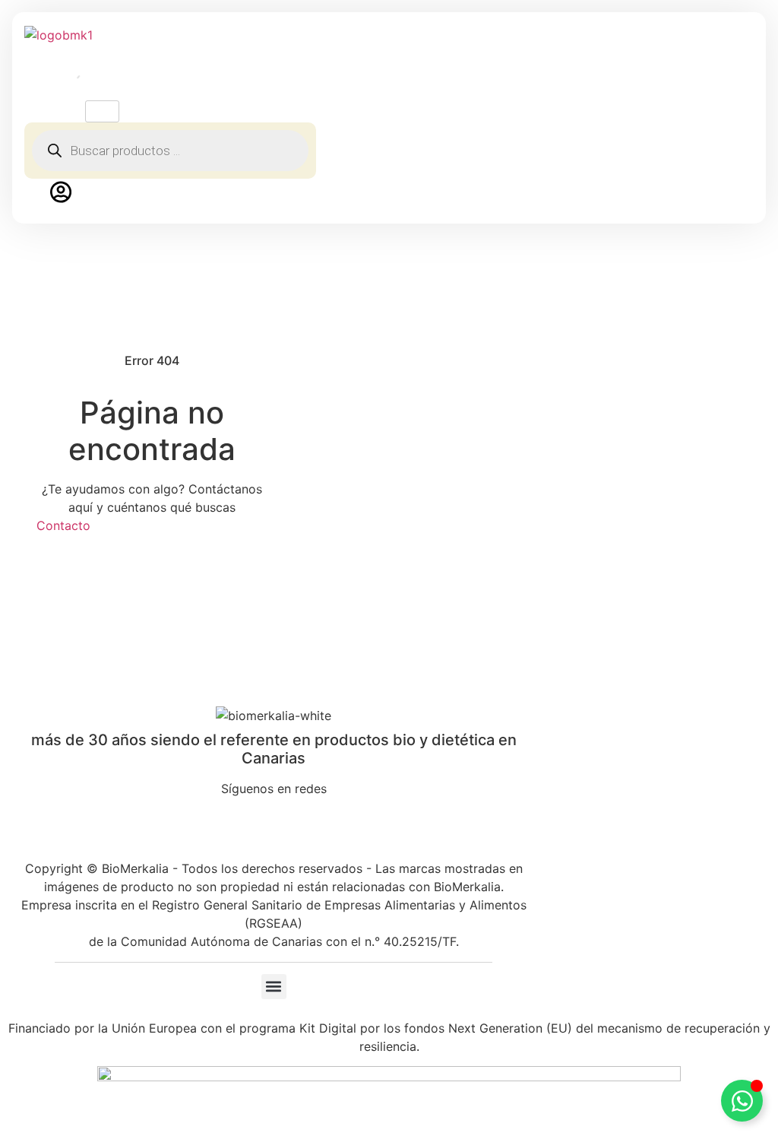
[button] (273, 986)
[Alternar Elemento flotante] (742, 1101)
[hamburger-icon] (102, 111)
